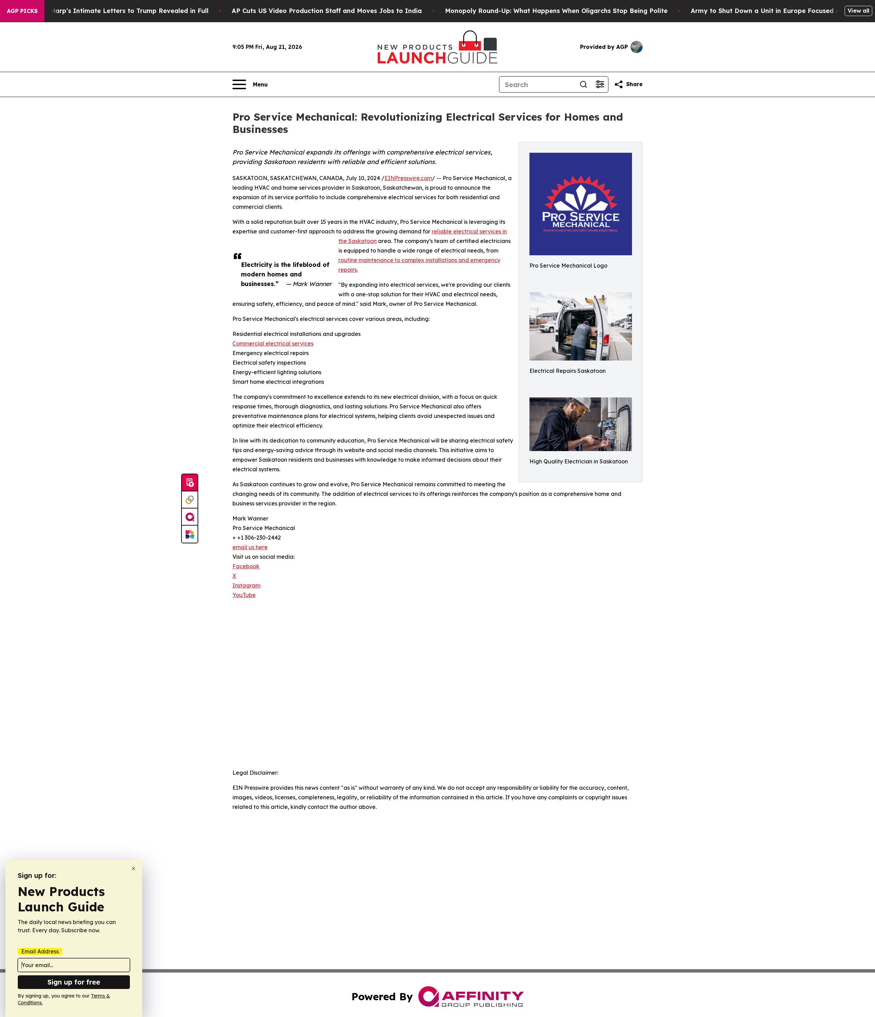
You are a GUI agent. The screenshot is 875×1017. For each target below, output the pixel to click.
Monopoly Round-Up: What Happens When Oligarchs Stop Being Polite (556, 11)
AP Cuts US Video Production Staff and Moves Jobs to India (327, 11)
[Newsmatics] (190, 534)
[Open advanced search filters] (600, 84)
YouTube (244, 595)
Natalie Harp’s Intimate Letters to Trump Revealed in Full (116, 11)
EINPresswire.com (408, 178)
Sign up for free (74, 982)
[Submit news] (190, 482)
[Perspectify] (190, 499)
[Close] (133, 868)
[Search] (583, 84)
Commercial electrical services (272, 343)
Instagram (246, 585)
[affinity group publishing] (190, 517)
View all (858, 10)
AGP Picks (22, 11)
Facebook (245, 566)
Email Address (40, 951)
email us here (250, 547)
